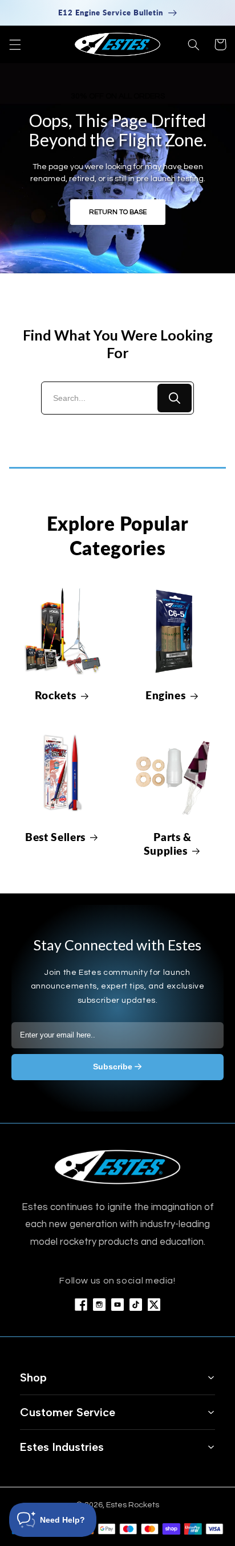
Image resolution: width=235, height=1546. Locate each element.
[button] (15, 44)
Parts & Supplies (168, 844)
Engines (165, 695)
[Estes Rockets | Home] (117, 1167)
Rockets (55, 695)
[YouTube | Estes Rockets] (117, 1304)
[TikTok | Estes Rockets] (135, 1304)
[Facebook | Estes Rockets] (81, 1304)
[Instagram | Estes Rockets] (99, 1304)
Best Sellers (55, 837)
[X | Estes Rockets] (154, 1304)
